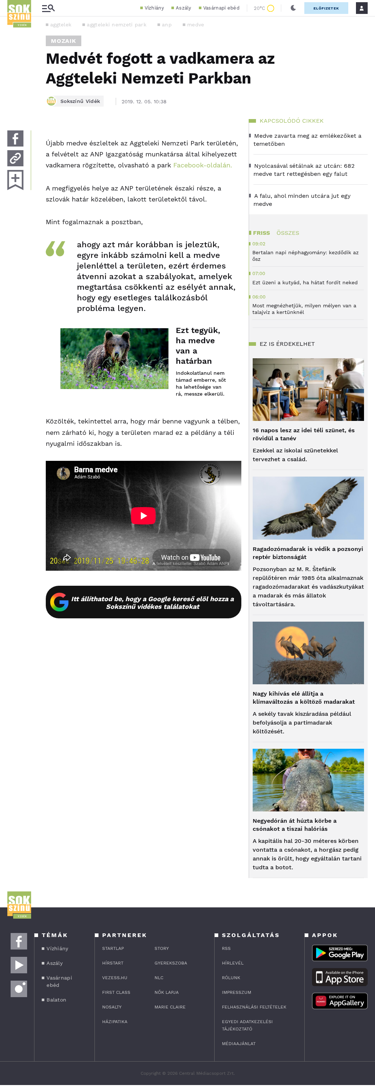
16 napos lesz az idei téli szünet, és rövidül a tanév (304, 434)
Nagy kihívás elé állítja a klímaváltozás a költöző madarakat (304, 697)
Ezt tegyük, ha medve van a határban (198, 346)
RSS (226, 948)
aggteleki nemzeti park (116, 24)
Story (162, 948)
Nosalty (112, 1007)
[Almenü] (48, 8)
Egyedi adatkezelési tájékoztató (247, 1025)
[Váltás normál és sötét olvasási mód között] (293, 8)
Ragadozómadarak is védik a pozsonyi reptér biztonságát (308, 552)
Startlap (113, 948)
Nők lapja (167, 992)
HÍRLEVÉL (233, 963)
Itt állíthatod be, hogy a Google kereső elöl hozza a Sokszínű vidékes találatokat (152, 602)
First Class (116, 992)
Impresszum (236, 992)
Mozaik (63, 40)
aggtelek (60, 24)
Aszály (184, 8)
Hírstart (112, 963)
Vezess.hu (114, 977)
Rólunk (231, 977)
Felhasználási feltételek (254, 1007)
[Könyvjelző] (15, 180)
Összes (287, 232)
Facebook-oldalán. (202, 165)
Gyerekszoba (171, 963)
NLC (159, 977)
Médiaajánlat (239, 1043)
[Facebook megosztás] (15, 138)
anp (167, 24)
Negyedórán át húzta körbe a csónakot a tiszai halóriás (295, 824)
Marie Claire (170, 1007)
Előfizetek (326, 8)
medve (195, 24)
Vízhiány (154, 8)
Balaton (56, 1000)
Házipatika (114, 1021)
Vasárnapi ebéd (221, 8)
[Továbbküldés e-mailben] (15, 158)
